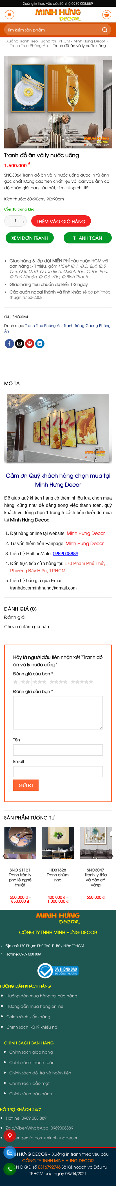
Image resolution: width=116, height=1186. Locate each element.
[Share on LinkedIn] (39, 344)
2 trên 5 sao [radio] (24, 682)
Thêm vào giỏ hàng (61, 221)
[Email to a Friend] (19, 344)
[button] (9, 14)
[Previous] (4, 867)
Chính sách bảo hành (30, 1093)
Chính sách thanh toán (32, 1062)
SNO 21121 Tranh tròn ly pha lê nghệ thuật (20, 877)
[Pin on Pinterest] (29, 344)
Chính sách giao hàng (31, 1051)
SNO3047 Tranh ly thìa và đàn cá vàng (96, 877)
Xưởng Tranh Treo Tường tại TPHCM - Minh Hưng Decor (55, 40)
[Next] (111, 867)
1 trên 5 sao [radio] (15, 682)
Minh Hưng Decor (85, 543)
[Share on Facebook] (9, 344)
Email (18, 761)
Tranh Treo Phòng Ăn (29, 45)
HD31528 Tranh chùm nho (58, 874)
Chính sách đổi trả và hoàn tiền (40, 1072)
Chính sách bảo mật (29, 1083)
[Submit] (105, 29)
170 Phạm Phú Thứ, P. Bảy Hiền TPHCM (51, 945)
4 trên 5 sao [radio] (58, 682)
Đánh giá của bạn (33, 673)
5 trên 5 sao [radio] (81, 682)
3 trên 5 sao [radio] (38, 682)
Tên (16, 739)
